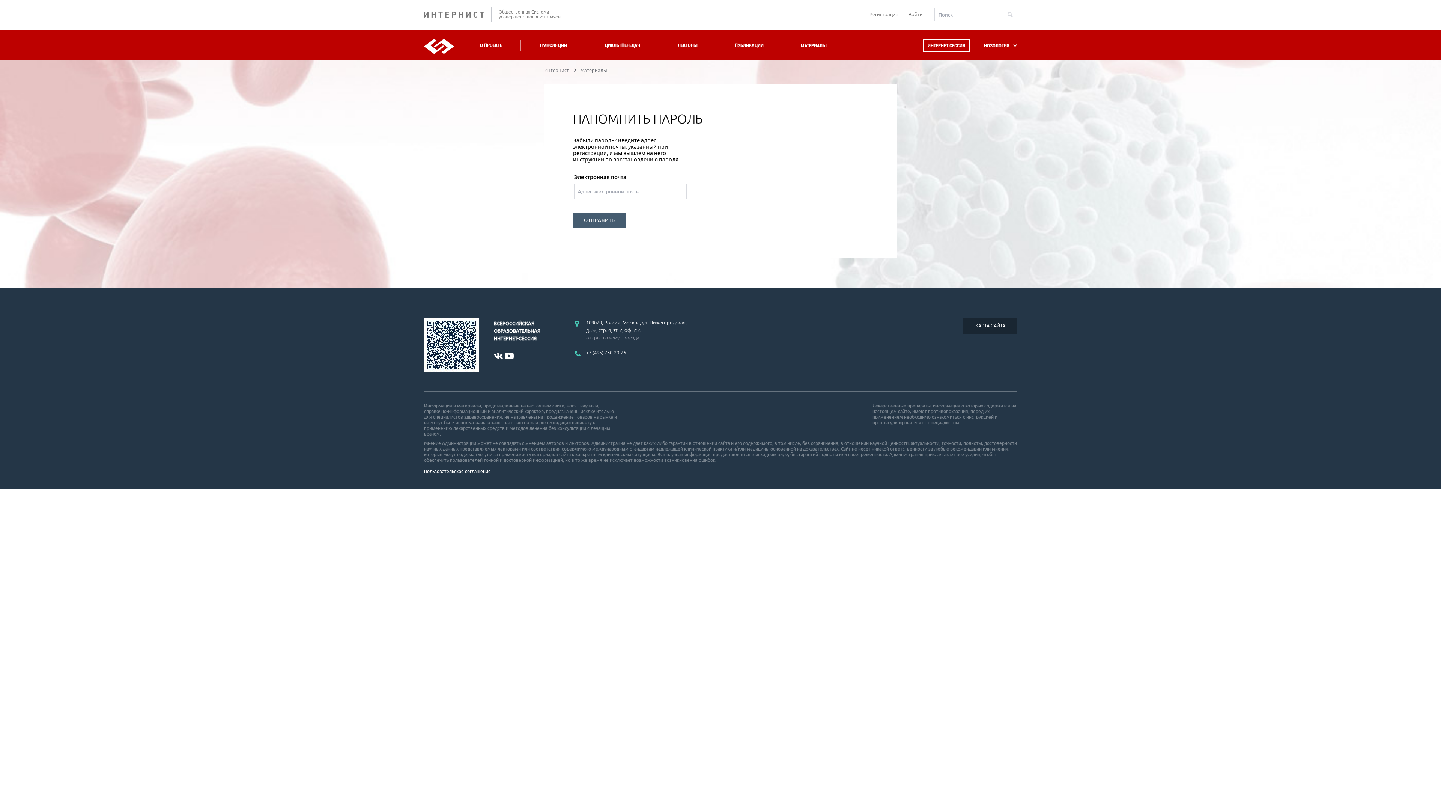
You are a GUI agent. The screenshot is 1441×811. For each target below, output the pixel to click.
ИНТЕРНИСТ (458, 14)
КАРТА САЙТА (990, 325)
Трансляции (553, 45)
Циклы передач (622, 45)
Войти (916, 14)
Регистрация (883, 14)
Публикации (749, 45)
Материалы (813, 45)
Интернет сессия (946, 45)
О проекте (491, 45)
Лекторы (687, 45)
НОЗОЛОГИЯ (996, 45)
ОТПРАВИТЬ (599, 220)
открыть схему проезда (612, 337)
